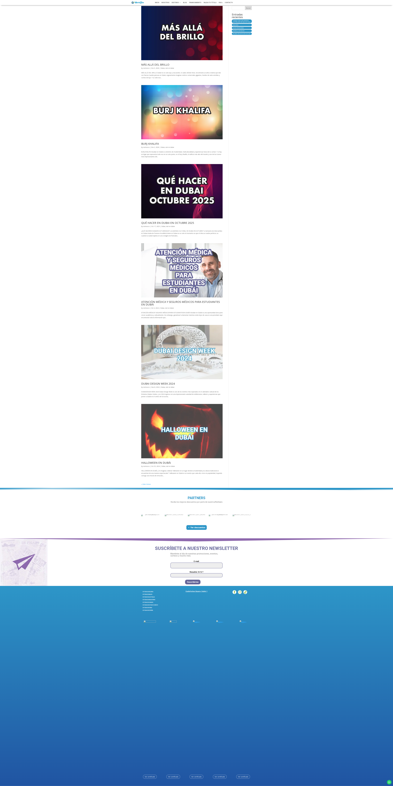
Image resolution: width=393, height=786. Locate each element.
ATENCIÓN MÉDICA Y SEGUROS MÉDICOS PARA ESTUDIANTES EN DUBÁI (180, 303)
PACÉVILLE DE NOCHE (238, 31)
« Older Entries (146, 484)
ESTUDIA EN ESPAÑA (148, 610)
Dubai (163, 68)
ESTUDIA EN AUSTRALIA (149, 597)
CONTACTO (229, 2)
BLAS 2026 (235, 25)
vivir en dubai (169, 68)
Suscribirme (192, 582)
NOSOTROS (165, 2)
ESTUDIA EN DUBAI (147, 607)
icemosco (146, 68)
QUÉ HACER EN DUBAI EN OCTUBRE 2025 (167, 223)
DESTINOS (175, 2)
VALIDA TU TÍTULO (210, 2)
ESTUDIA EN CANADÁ (148, 602)
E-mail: (196, 561)
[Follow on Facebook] (234, 592)
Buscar (248, 8)
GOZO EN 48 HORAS (238, 28)
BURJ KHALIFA (150, 144)
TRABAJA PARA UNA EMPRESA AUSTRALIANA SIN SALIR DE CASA (241, 21)
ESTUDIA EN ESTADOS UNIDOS (150, 605)
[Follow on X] (245, 592)
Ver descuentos (197, 527)
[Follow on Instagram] (240, 592)
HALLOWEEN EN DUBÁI (156, 463)
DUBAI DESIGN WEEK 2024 (158, 383)
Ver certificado (150, 777)
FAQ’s (220, 2)
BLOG (185, 2)
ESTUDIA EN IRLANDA (148, 591)
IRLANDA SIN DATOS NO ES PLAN (241, 33)
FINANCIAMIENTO (195, 2)
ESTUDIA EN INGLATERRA (149, 599)
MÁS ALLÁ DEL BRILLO (155, 64)
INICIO (157, 2)
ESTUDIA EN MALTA (147, 594)
